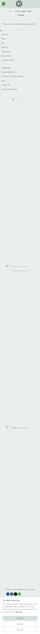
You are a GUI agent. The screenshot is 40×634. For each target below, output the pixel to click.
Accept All (20, 618)
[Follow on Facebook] (8, 594)
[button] (3, 4)
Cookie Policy (18, 612)
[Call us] (19, 594)
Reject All (20, 630)
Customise (20, 624)
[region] (20, 615)
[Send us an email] (15, 594)
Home (10, 11)
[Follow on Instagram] (11, 594)
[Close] (37, 599)
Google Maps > (24, 428)
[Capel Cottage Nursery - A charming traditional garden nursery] (19, 4)
